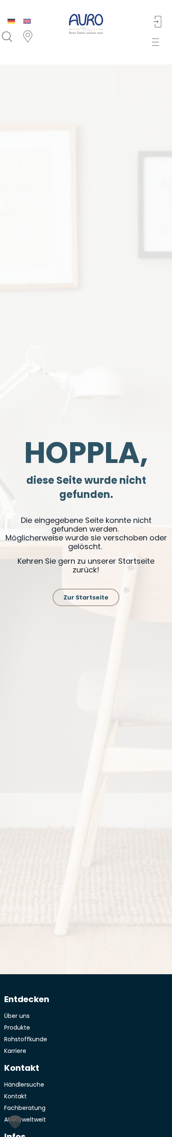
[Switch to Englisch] (27, 21)
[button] (158, 42)
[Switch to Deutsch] (11, 21)
